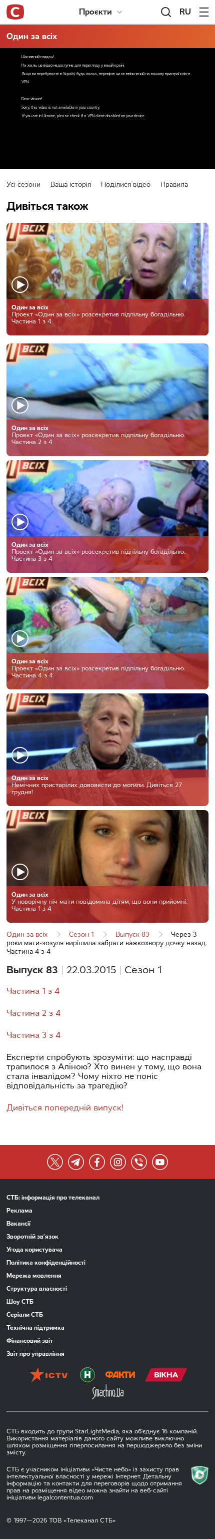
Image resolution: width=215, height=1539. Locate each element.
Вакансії (18, 1223)
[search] (166, 12)
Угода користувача (34, 1249)
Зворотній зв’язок (32, 1236)
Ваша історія (70, 184)
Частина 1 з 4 (33, 991)
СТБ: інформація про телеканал (53, 1197)
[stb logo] (15, 12)
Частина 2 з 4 (33, 1013)
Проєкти (95, 12)
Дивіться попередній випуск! (65, 1107)
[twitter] (55, 1162)
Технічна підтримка (35, 1327)
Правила (174, 184)
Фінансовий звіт (29, 1340)
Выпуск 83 (133, 934)
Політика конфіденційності (46, 1262)
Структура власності (36, 1288)
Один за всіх (31, 36)
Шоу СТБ (20, 1301)
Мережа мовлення (34, 1275)
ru (185, 12)
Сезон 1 (81, 934)
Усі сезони (23, 184)
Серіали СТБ (24, 1314)
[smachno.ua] (107, 1392)
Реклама (19, 1210)
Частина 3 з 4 (33, 1035)
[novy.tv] (87, 1375)
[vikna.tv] (166, 1375)
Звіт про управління (35, 1353)
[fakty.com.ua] (120, 1375)
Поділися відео (125, 184)
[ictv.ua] (49, 1375)
